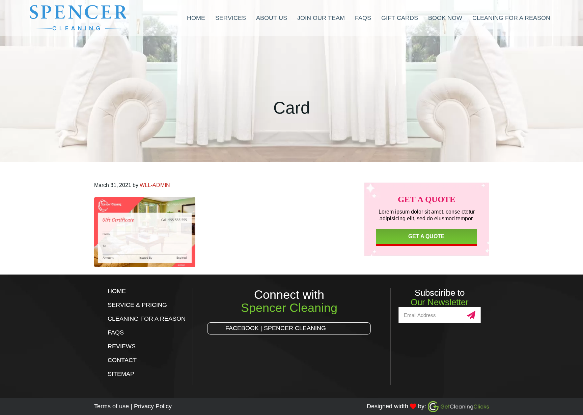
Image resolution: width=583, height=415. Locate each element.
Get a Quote (426, 236)
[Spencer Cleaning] (96, 17)
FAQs (116, 332)
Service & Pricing (137, 304)
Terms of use (111, 406)
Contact (122, 360)
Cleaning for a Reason (147, 318)
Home (117, 291)
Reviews (122, 346)
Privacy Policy (153, 406)
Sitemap (121, 374)
